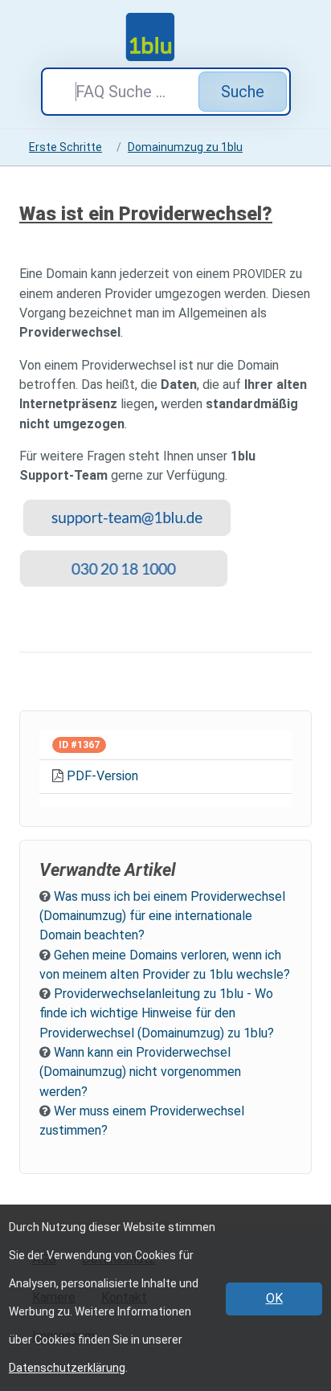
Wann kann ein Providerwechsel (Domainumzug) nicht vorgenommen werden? (140, 1072)
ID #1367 (79, 745)
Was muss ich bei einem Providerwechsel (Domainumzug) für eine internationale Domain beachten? (162, 916)
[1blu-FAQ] (165, 37)
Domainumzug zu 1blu (185, 147)
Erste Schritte (65, 147)
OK (274, 1298)
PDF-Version (102, 775)
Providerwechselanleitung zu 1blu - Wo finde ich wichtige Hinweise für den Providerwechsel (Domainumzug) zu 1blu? (156, 1013)
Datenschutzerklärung (67, 1367)
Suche (242, 91)
